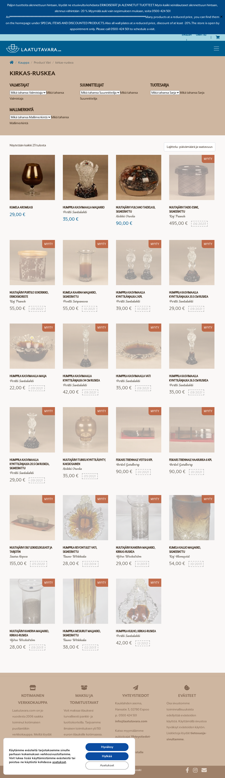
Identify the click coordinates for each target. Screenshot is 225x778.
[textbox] (192, 92)
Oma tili (201, 34)
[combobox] (192, 92)
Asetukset (107, 765)
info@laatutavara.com (131, 721)
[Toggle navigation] (216, 48)
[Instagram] (194, 771)
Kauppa (23, 62)
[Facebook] (185, 771)
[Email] (202, 771)
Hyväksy (107, 747)
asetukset (59, 762)
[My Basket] (218, 37)
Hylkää (107, 756)
